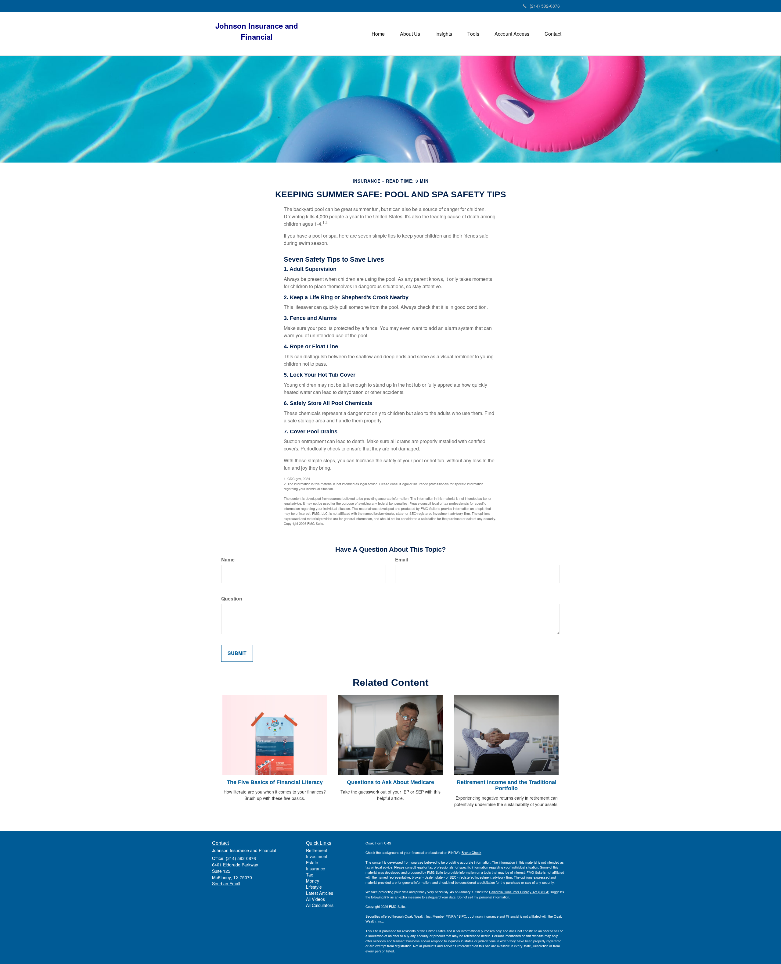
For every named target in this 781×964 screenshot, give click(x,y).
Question (231, 598)
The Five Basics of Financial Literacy (275, 782)
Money (312, 881)
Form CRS (383, 842)
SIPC (462, 916)
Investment (316, 856)
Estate (312, 862)
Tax (309, 875)
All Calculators (319, 905)
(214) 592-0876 (545, 6)
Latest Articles (319, 893)
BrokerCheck (471, 852)
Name (228, 559)
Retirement (316, 850)
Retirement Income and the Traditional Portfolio (506, 785)
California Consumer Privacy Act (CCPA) (519, 891)
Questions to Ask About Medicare (390, 782)
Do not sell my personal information (483, 896)
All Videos (315, 899)
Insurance (315, 868)
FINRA (451, 916)
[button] (410, 34)
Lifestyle (314, 887)
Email (401, 559)
